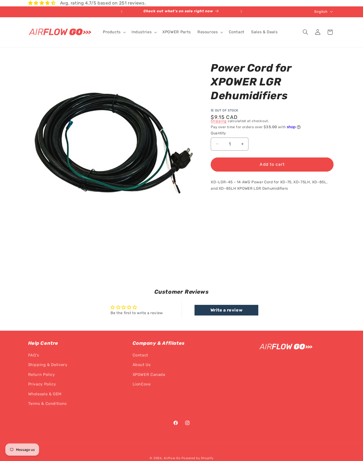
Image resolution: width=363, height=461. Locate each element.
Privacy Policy (42, 384)
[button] (113, 32)
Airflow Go (172, 458)
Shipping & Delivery (47, 365)
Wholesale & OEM (45, 394)
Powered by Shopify (197, 458)
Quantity (218, 133)
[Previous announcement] (122, 11)
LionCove (142, 384)
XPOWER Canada (149, 374)
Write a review (226, 309)
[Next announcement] (241, 11)
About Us (142, 365)
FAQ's (33, 355)
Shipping (219, 121)
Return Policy (41, 374)
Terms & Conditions (47, 403)
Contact (140, 355)
